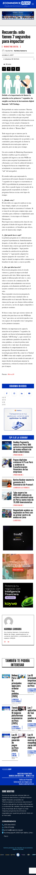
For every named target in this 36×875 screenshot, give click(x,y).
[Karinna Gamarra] (4, 51)
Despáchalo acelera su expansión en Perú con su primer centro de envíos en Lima (23, 514)
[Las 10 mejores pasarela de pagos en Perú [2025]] (6, 736)
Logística (17, 520)
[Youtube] (29, 393)
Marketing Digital (11, 47)
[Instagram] (14, 393)
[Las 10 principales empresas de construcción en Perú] (22, 676)
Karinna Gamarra (20, 51)
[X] (9, 69)
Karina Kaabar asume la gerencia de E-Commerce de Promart (23, 482)
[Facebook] (6, 393)
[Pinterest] (13, 69)
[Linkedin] (22, 393)
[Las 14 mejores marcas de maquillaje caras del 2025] (22, 736)
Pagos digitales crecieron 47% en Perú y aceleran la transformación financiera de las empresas (23, 466)
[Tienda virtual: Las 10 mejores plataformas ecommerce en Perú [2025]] (6, 708)
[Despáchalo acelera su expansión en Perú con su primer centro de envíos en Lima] (7, 513)
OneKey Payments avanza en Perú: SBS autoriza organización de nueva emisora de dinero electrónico (23, 447)
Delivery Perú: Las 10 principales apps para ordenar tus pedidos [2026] (17, 686)
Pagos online (18, 455)
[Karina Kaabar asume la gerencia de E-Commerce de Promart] (7, 483)
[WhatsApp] (18, 69)
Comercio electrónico (21, 487)
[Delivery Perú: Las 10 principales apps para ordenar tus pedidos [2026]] (6, 676)
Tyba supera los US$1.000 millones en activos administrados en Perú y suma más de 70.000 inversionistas (23, 497)
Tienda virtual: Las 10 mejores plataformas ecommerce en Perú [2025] (17, 715)
